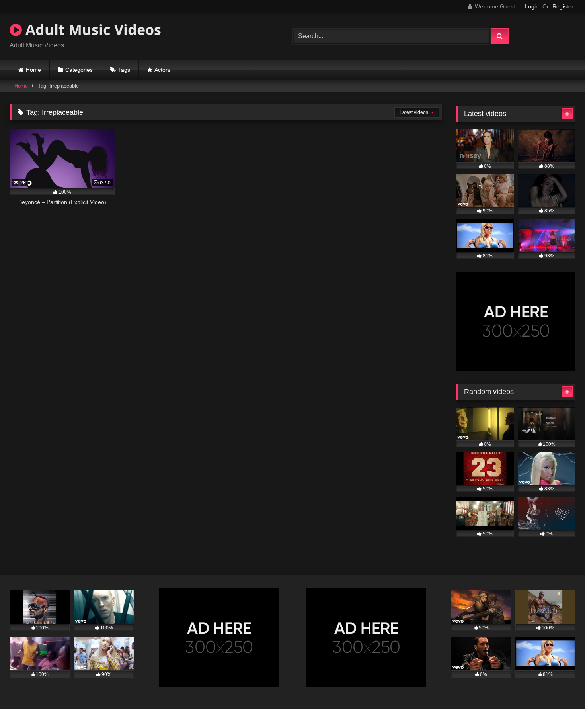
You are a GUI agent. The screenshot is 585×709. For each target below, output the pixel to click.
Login (532, 6)
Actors (162, 70)
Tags (124, 70)
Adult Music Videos (91, 29)
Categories (79, 70)
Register (562, 6)
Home (33, 70)
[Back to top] (560, 685)
